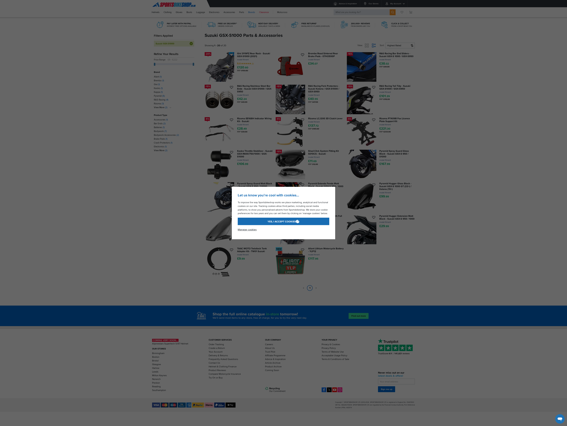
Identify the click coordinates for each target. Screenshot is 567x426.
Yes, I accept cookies (282, 221)
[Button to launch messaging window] (560, 419)
